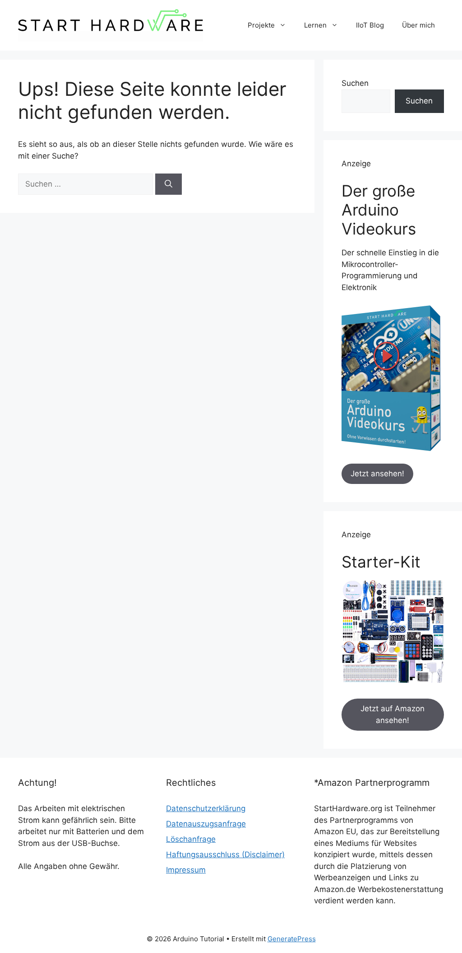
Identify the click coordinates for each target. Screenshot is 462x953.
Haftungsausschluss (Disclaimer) (225, 854)
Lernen (315, 25)
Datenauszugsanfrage (206, 823)
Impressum (186, 869)
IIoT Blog (370, 25)
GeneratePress (292, 938)
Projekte (261, 25)
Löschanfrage (191, 839)
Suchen (355, 83)
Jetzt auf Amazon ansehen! (392, 714)
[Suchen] (168, 184)
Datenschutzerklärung (205, 808)
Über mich (418, 25)
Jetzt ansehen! (377, 473)
